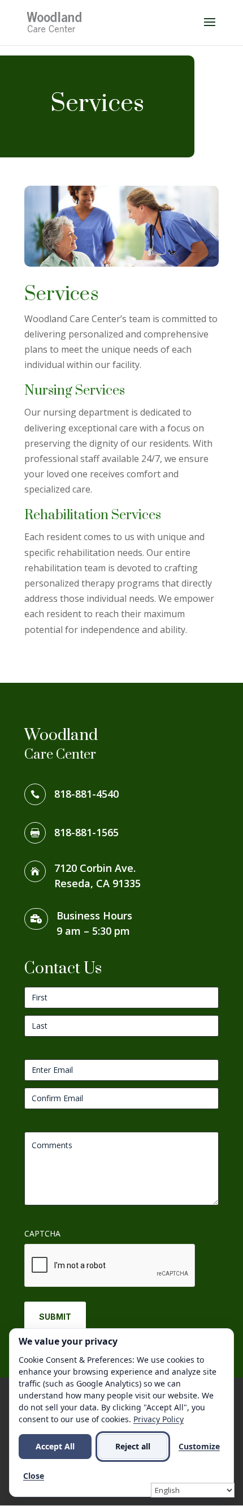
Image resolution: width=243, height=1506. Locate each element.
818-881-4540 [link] (86, 794)
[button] (210, 29)
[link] (55, 21)
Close (33, 1475)
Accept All (55, 1446)
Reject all (132, 1446)
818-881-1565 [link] (86, 832)
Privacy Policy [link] (158, 1419)
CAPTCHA (42, 1233)
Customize (199, 1446)
